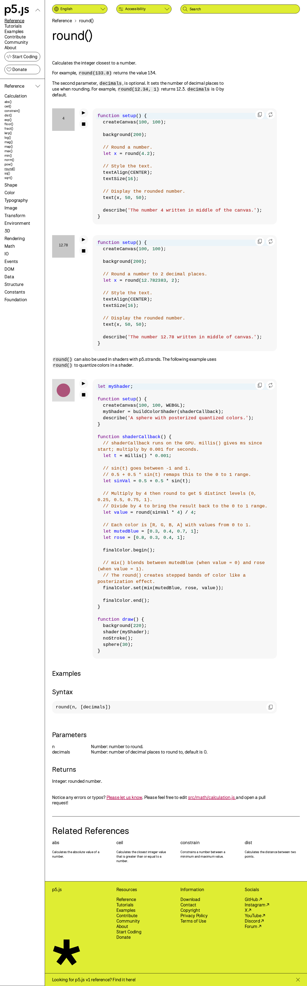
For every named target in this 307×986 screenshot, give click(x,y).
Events (11, 261)
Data (9, 276)
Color (9, 192)
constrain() (12, 111)
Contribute (15, 36)
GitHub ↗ (253, 899)
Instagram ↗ (257, 904)
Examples (14, 31)
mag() (8, 142)
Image (10, 207)
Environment (17, 223)
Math (9, 246)
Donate (19, 69)
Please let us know (124, 797)
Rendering (14, 238)
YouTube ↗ (255, 915)
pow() (8, 164)
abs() (7, 102)
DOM (9, 269)
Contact (188, 904)
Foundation (15, 299)
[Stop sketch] (83, 124)
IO (6, 253)
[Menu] (37, 10)
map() (8, 146)
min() (8, 155)
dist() (8, 115)
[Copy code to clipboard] (259, 114)
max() (8, 151)
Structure (13, 284)
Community (16, 42)
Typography (16, 200)
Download (190, 899)
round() (9, 169)
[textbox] (184, 166)
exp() (7, 120)
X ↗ (248, 910)
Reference (14, 20)
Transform (14, 215)
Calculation (15, 95)
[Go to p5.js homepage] (16, 10)
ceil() (7, 106)
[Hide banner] (298, 979)
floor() (8, 124)
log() (7, 137)
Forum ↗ (253, 926)
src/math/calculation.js (212, 797)
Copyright (190, 910)
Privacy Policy (194, 915)
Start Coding (24, 56)
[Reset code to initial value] (270, 114)
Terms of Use (193, 921)
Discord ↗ (254, 921)
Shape (10, 184)
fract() (8, 128)
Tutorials (13, 26)
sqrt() (8, 178)
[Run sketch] (83, 112)
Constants (14, 291)
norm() (9, 160)
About (10, 47)
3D (7, 230)
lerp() (8, 133)
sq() (7, 173)
